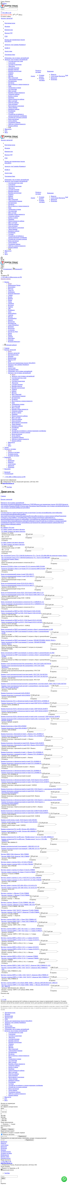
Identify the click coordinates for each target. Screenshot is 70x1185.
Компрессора (20, 504)
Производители (5, 1158)
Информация (5, 1155)
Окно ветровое (50, 519)
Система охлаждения (29, 512)
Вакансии (4, 1146)
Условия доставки (6, 1153)
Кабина (15, 514)
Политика (4, 1148)
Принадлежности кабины (18, 519)
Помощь (3, 1150)
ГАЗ (25, 507)
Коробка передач (52, 512)
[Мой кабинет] (2, 258)
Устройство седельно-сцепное (17, 522)
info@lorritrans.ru (8, 483)
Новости (3, 1143)
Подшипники (25, 516)
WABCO (18, 506)
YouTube (9, 487)
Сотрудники (4, 1145)
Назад (10, 283)
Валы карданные (31, 522)
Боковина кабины (21, 521)
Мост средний (30, 519)
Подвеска (32, 516)
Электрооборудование (14, 516)
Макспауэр (21, 507)
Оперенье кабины (44, 517)
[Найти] (1, 11)
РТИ (33, 504)
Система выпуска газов (8, 512)
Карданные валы (6, 504)
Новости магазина (8, 1134)
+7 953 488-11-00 (6, 13)
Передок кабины (40, 519)
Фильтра (13, 504)
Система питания (41, 512)
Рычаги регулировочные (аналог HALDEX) (49, 504)
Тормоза (10, 514)
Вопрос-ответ (5, 1156)
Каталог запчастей (14, 353)
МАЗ (28, 507)
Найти (3, 1178)
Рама (57, 516)
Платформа (30, 521)
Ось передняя (10, 517)
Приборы (7, 519)
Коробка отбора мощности (30, 517)
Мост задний (18, 517)
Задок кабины (41, 522)
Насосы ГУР (28, 504)
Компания (11, 460)
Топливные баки (34, 506)
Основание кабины (52, 522)
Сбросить (10, 1129)
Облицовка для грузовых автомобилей (51, 506)
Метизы (20, 514)
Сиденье (37, 521)
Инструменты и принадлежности (45, 516)
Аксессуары (25, 506)
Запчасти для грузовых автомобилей (23, 376)
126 (5, 999)
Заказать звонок (6, 279)
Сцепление (18, 512)
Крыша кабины (16, 524)
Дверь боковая (11, 521)
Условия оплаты (6, 1151)
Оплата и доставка (14, 452)
